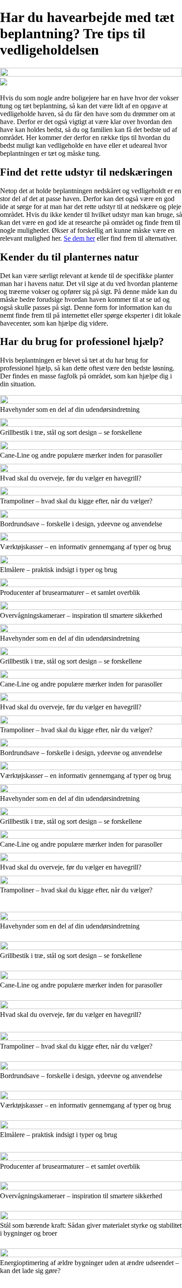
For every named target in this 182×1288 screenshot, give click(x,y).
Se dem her (79, 238)
